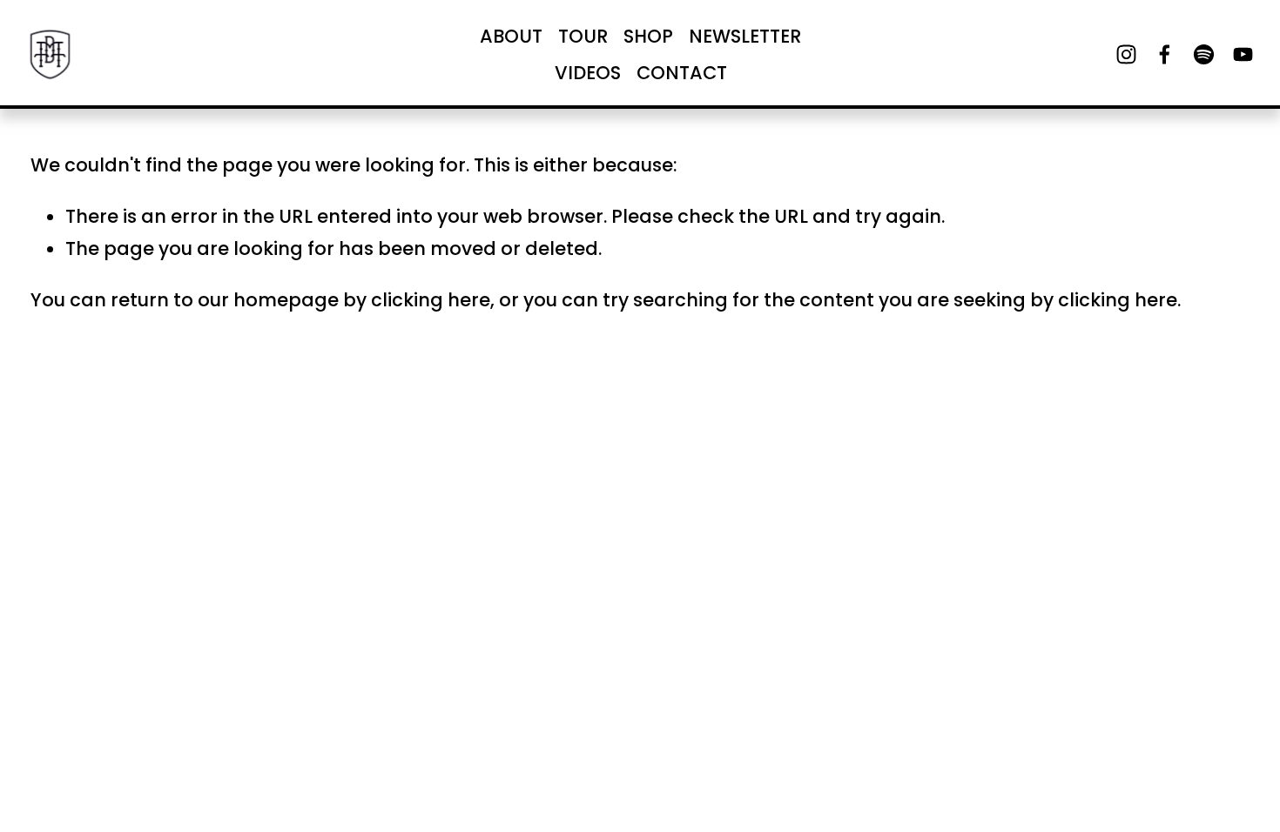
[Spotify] (1204, 54)
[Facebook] (1164, 54)
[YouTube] (1243, 54)
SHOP (648, 36)
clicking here (430, 299)
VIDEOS (588, 72)
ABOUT (511, 36)
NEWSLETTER (745, 36)
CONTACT (682, 72)
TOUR (583, 36)
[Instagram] (1126, 54)
